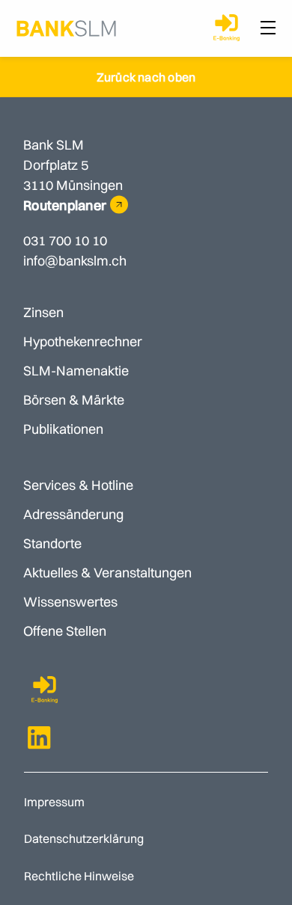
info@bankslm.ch (75, 260)
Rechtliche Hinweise (79, 875)
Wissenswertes (70, 601)
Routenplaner (64, 205)
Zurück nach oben (146, 77)
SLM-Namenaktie (76, 370)
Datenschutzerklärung (84, 838)
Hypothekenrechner (82, 341)
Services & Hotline (78, 485)
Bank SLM (65, 28)
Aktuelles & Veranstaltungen (107, 572)
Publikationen (63, 429)
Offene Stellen (64, 630)
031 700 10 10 (65, 240)
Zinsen (43, 312)
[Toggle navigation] (268, 28)
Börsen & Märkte (73, 399)
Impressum (54, 801)
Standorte (52, 543)
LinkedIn (40, 737)
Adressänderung (73, 514)
